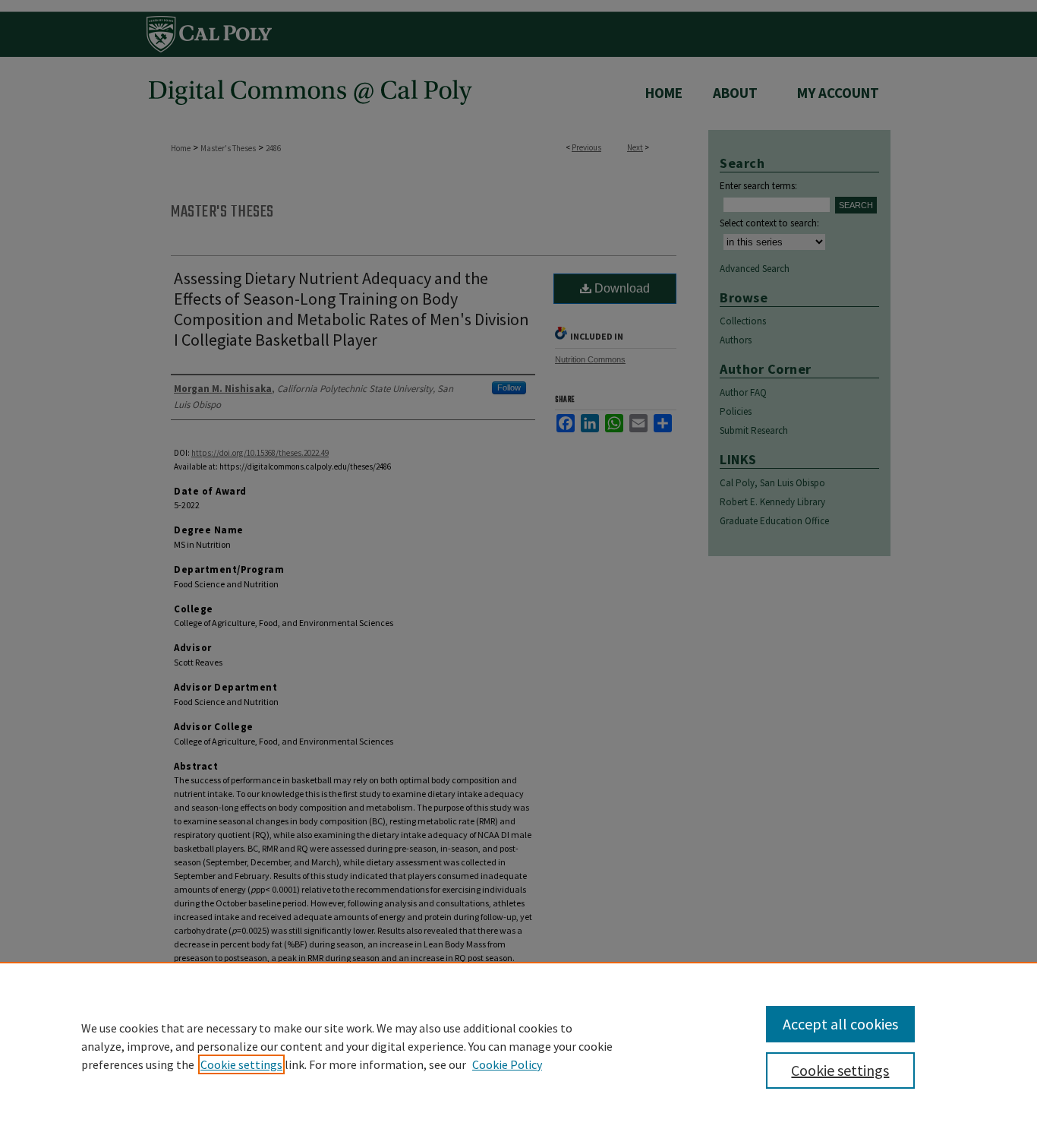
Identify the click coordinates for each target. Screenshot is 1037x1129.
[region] (518, 1045)
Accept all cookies (840, 1023)
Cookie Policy (507, 1064)
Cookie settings (241, 1064)
